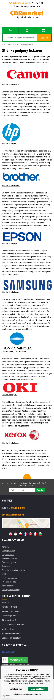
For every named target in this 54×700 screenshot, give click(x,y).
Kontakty (5, 547)
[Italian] (35, 534)
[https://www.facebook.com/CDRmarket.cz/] (8, 652)
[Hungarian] (15, 534)
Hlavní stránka (7, 44)
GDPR (4, 574)
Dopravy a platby (8, 554)
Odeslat (40, 490)
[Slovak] (30, 534)
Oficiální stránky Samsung (11, 292)
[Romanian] (25, 534)
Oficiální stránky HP (9, 143)
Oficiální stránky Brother (11, 185)
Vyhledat (44, 38)
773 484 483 (13, 508)
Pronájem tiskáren (9, 582)
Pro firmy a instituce (9, 578)
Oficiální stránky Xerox (10, 443)
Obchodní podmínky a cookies (13, 570)
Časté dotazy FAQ (9, 562)
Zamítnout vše (16, 689)
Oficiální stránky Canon (10, 84)
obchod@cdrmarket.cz (30, 6)
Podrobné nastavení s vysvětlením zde (27, 694)
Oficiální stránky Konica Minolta (14, 351)
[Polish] (20, 534)
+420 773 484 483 (21, 3)
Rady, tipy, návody (8, 551)
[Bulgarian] (40, 534)
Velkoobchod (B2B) (9, 558)
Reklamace (6, 566)
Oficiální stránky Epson (10, 243)
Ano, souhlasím (38, 689)
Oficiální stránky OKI (9, 395)
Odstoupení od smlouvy (11, 589)
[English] (10, 534)
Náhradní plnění (8, 586)
